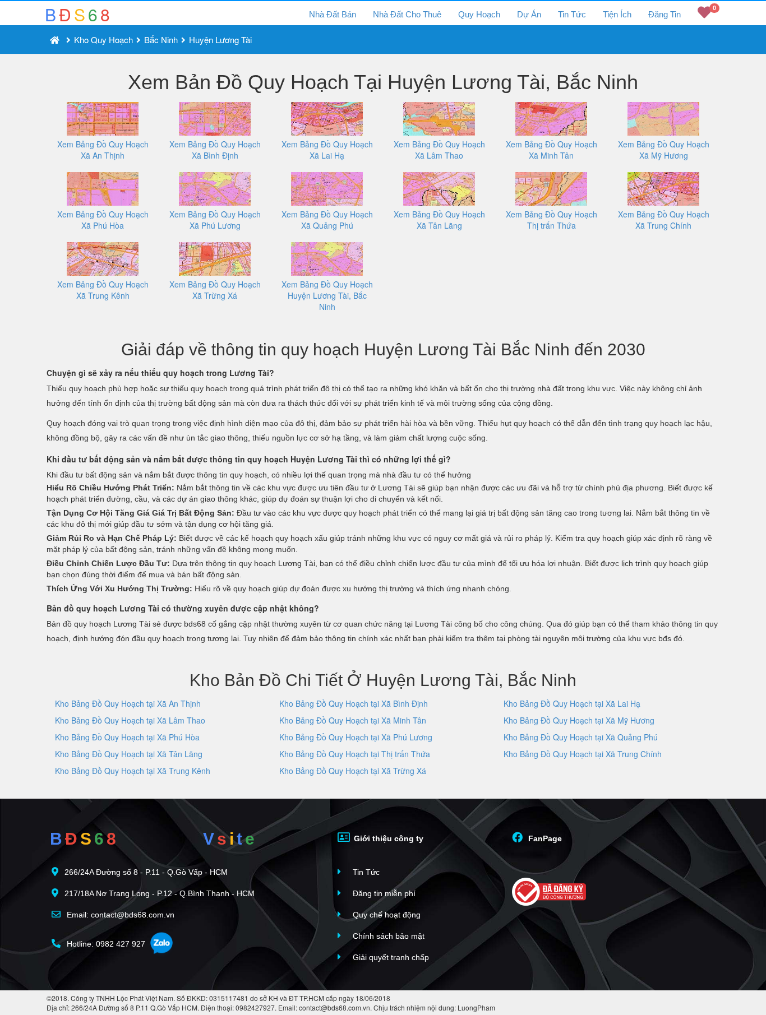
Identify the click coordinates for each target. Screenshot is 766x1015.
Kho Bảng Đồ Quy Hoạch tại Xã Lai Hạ (572, 703)
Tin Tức (572, 14)
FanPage (544, 838)
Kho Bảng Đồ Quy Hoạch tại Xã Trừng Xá (352, 770)
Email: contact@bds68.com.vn (119, 914)
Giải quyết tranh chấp (389, 957)
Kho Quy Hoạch (103, 39)
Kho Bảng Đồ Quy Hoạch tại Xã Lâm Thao (130, 720)
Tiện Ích (617, 14)
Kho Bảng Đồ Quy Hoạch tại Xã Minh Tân (352, 720)
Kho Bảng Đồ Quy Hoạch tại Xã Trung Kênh (132, 770)
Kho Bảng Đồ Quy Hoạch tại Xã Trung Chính (583, 753)
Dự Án (529, 14)
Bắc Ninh (161, 39)
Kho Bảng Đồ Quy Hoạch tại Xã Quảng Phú (581, 737)
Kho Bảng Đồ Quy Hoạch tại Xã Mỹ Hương (579, 720)
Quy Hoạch (479, 14)
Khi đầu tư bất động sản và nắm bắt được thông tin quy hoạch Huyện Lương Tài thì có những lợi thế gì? (249, 459)
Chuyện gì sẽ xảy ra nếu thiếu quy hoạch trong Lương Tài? (160, 372)
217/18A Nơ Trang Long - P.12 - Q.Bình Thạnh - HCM (159, 893)
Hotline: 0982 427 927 (104, 943)
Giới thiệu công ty (387, 838)
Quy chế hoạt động (385, 914)
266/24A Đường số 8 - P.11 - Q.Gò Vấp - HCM (146, 872)
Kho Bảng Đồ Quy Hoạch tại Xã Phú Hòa (127, 737)
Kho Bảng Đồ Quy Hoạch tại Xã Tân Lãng (128, 753)
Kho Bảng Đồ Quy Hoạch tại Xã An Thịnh (128, 703)
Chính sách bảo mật (387, 935)
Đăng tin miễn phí (383, 893)
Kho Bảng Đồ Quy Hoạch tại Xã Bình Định (353, 703)
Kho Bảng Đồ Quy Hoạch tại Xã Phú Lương (355, 737)
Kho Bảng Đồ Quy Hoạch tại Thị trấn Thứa (354, 753)
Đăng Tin (664, 14)
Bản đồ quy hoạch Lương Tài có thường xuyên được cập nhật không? (183, 608)
